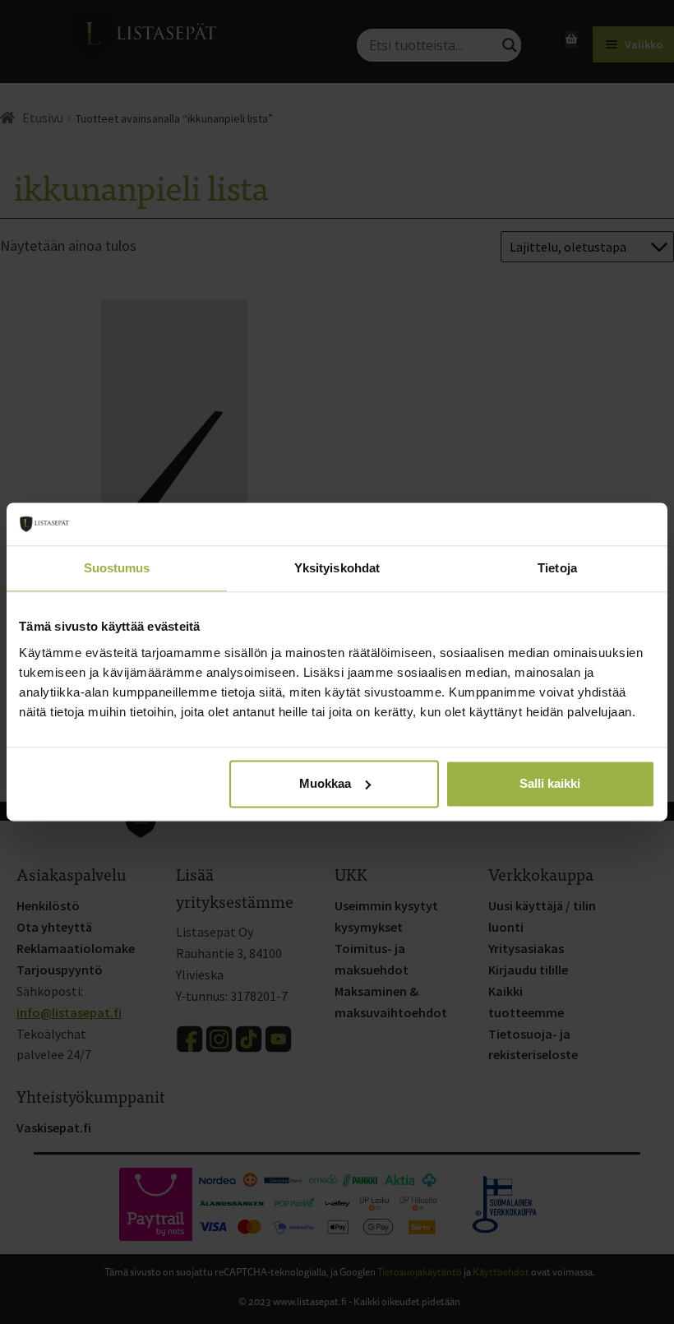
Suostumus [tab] (117, 569)
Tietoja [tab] (557, 569)
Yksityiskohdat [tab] (337, 569)
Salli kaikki (549, 783)
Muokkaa (325, 783)
